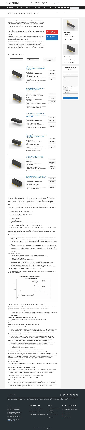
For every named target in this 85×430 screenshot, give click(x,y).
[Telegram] (59, 8)
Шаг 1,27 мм (71, 36)
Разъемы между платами (34, 411)
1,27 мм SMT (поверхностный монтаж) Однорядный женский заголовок (34, 157)
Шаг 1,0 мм (66, 36)
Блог (45, 7)
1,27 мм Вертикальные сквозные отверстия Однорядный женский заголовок (35, 68)
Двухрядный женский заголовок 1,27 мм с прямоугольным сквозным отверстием (36, 136)
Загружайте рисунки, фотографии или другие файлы (70, 87)
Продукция (19, 7)
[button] (13, 3)
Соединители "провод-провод (36, 408)
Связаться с (37, 7)
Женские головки (60, 13)
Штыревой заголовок (67, 33)
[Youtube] (68, 8)
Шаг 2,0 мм (66, 39)
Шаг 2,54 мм (71, 39)
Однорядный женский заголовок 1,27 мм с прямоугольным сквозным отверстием (36, 115)
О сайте (28, 7)
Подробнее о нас (11, 420)
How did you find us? (67, 90)
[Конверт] (76, 395)
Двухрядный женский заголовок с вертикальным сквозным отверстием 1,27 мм (35, 89)
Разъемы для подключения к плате (37, 414)
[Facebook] (65, 8)
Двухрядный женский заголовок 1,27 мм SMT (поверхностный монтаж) (36, 176)
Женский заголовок (71, 57)
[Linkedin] (62, 8)
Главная (11, 7)
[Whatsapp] (56, 8)
